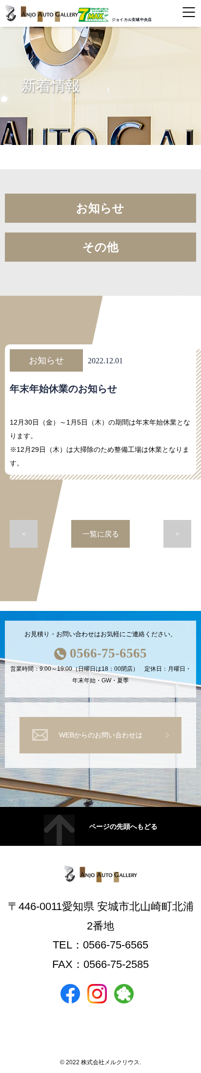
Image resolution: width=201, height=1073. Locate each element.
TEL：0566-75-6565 (100, 945)
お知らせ (100, 208)
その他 (100, 247)
